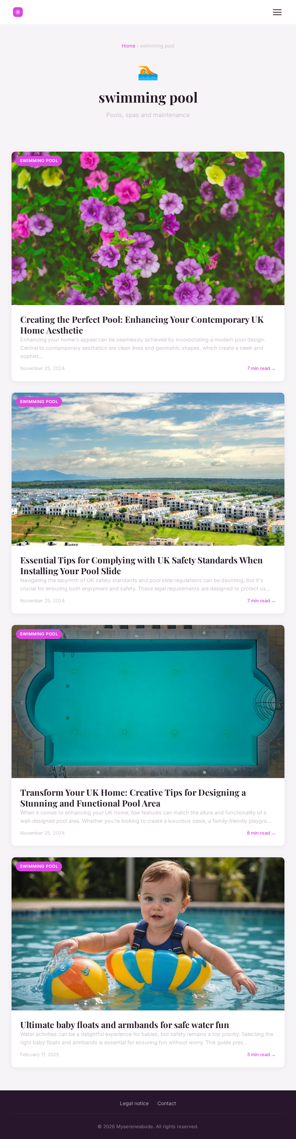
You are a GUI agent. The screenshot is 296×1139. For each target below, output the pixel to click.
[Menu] (277, 12)
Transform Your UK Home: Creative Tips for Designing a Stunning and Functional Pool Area (133, 797)
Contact (166, 1103)
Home (128, 46)
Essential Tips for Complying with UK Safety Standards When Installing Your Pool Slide (141, 565)
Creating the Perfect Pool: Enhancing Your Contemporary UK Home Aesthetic (142, 324)
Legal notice (134, 1103)
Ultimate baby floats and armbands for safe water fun (124, 1024)
